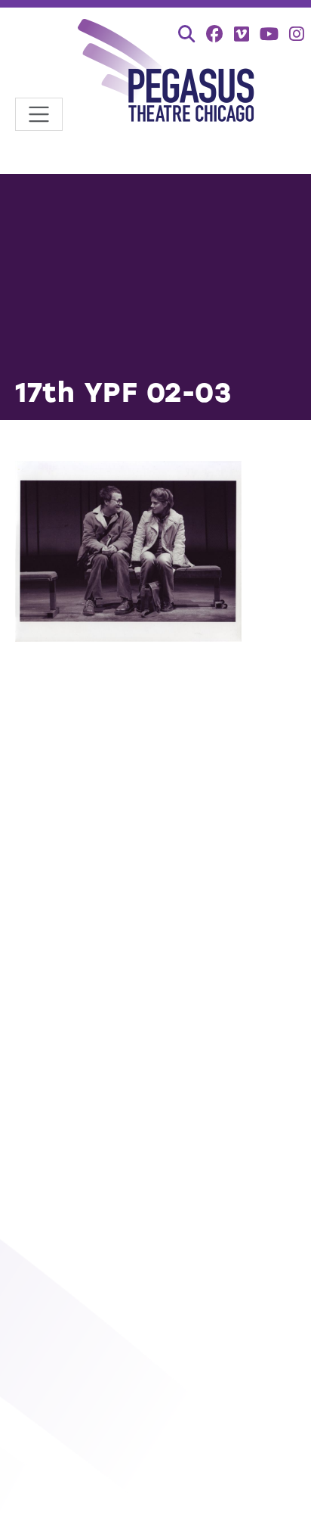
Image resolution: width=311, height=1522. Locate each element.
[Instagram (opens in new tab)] (296, 33)
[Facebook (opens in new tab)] (214, 33)
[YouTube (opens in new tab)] (269, 33)
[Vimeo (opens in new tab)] (241, 33)
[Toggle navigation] (39, 115)
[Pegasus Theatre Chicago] (166, 72)
